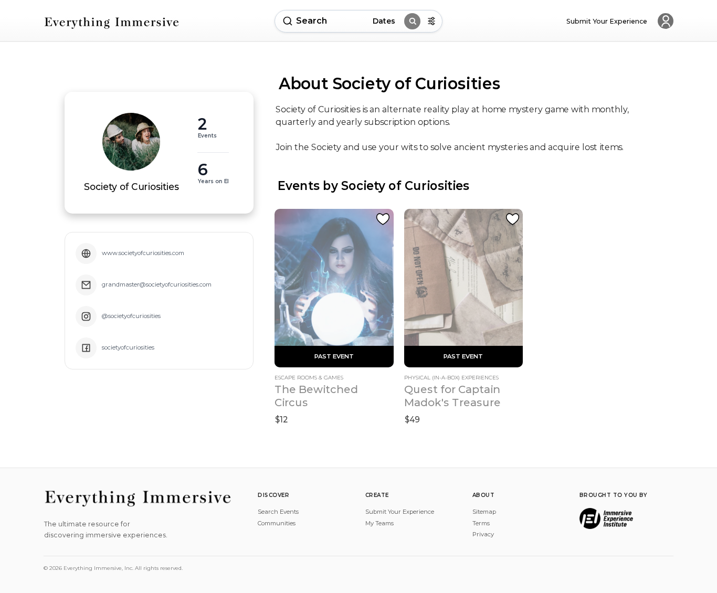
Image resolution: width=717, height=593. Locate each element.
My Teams (379, 523)
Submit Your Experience (399, 511)
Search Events (278, 511)
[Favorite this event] (383, 219)
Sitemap (484, 511)
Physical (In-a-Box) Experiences (451, 377)
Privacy (483, 534)
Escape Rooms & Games (309, 377)
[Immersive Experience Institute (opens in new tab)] (606, 518)
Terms (481, 523)
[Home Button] (112, 22)
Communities (277, 523)
